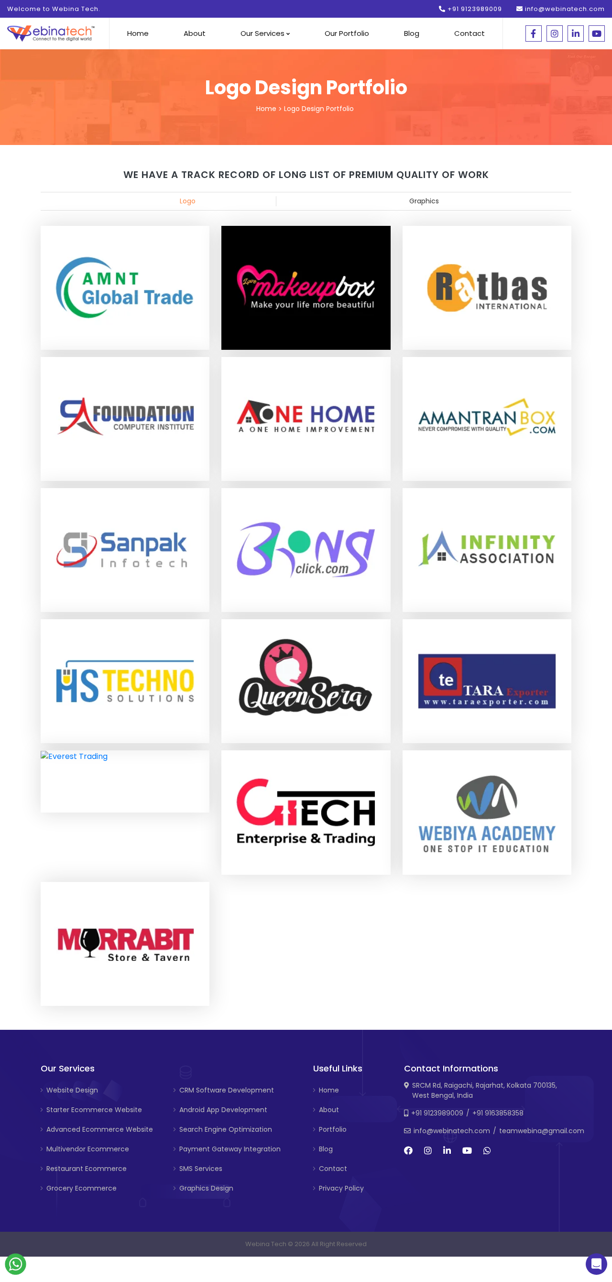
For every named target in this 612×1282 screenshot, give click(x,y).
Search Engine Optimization (225, 1129)
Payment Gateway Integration (230, 1149)
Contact (469, 33)
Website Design (72, 1090)
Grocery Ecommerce (81, 1188)
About (195, 33)
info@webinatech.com (564, 8)
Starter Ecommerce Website (94, 1110)
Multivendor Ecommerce (87, 1149)
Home (138, 33)
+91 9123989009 (474, 8)
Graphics (424, 201)
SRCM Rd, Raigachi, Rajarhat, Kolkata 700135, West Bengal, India (484, 1090)
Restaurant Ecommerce (86, 1168)
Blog (411, 33)
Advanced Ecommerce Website (99, 1129)
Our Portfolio (347, 33)
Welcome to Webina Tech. (53, 8)
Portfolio (333, 1129)
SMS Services (200, 1168)
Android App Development (223, 1110)
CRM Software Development (226, 1090)
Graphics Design (206, 1188)
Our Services (263, 33)
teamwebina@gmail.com (541, 1131)
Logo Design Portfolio (319, 108)
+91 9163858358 (498, 1113)
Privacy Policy (341, 1188)
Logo (188, 201)
